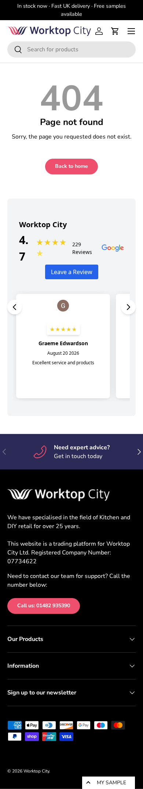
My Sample (111, 782)
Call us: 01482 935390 (43, 605)
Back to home (71, 166)
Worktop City (36, 771)
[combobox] (71, 49)
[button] (115, 31)
